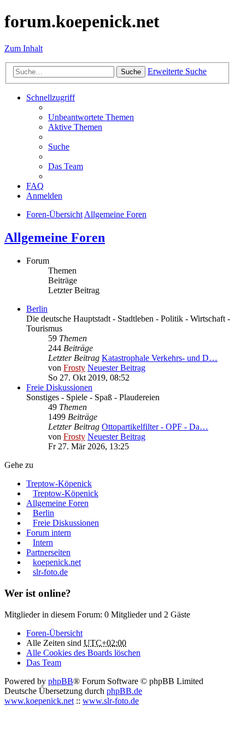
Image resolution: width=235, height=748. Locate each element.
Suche (131, 72)
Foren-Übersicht (54, 633)
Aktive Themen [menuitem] (75, 127)
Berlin (37, 308)
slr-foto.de (50, 572)
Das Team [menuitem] (65, 166)
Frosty (74, 367)
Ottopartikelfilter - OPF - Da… (155, 426)
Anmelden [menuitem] (44, 195)
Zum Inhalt (23, 48)
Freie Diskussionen (59, 387)
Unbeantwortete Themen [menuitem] (91, 117)
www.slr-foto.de (111, 700)
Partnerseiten (48, 552)
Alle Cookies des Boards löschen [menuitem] (83, 652)
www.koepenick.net (39, 700)
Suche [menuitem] (58, 146)
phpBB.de (124, 691)
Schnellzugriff (50, 97)
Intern (43, 542)
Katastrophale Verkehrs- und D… (160, 358)
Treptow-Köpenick (59, 483)
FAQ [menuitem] (35, 186)
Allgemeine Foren (54, 237)
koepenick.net (57, 562)
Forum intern (48, 532)
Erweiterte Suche (177, 71)
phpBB (60, 681)
